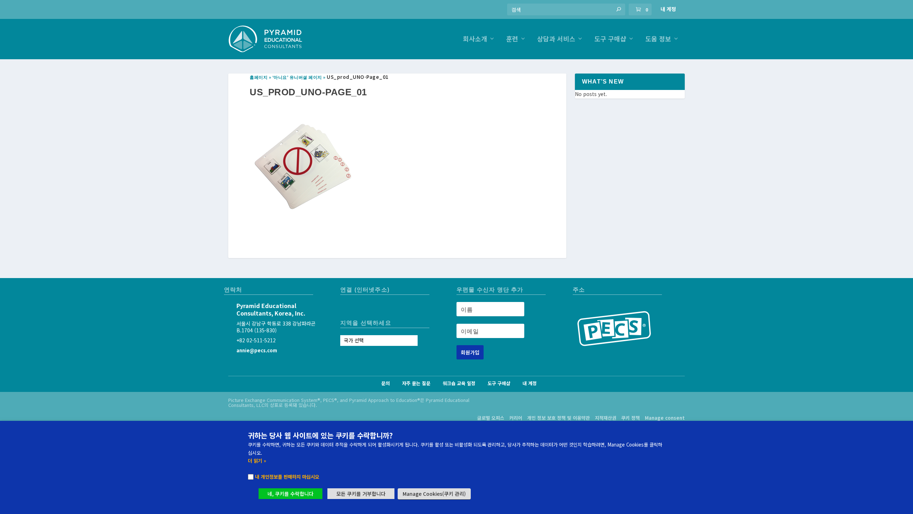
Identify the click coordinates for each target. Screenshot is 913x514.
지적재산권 (605, 417)
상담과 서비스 (556, 39)
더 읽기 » (257, 460)
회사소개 (475, 39)
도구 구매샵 (610, 39)
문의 (385, 383)
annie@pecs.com (256, 350)
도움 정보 (658, 39)
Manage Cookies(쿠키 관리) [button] (434, 493)
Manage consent (665, 417)
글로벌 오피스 (490, 417)
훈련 (512, 39)
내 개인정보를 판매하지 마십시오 (287, 476)
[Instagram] (346, 307)
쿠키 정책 (630, 417)
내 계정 (668, 8)
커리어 (515, 417)
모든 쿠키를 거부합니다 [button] (361, 493)
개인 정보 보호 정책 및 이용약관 (558, 417)
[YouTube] (359, 307)
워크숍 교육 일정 (459, 383)
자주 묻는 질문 (416, 383)
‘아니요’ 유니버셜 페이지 (297, 77)
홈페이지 (258, 77)
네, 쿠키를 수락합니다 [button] (290, 493)
